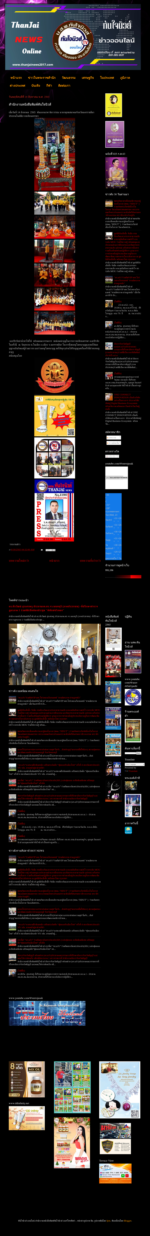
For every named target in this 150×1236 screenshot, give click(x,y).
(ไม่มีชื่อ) (21, 811)
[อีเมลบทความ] (41, 549)
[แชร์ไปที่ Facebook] (52, 550)
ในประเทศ (107, 77)
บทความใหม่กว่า (19, 560)
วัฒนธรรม (69, 77)
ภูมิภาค (125, 77)
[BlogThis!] (49, 550)
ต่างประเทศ (17, 85)
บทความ (112, 437)
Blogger (127, 1220)
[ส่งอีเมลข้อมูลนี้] (47, 550)
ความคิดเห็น (113, 443)
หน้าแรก (16, 77)
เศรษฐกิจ (88, 77)
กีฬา (49, 85)
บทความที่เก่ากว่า (90, 560)
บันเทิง (35, 85)
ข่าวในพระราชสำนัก (42, 77)
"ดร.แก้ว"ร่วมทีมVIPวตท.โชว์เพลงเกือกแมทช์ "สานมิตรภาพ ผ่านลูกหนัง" (49, 697)
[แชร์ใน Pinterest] (54, 550)
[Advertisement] (55, 580)
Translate (133, 771)
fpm (108, 1220)
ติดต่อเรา (64, 85)
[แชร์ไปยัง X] (50, 550)
